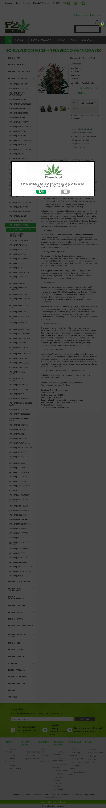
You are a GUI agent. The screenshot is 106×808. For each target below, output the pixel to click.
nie (65, 191)
